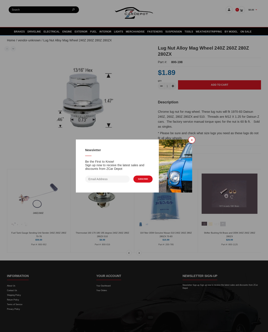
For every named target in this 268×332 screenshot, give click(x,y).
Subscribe (143, 179)
